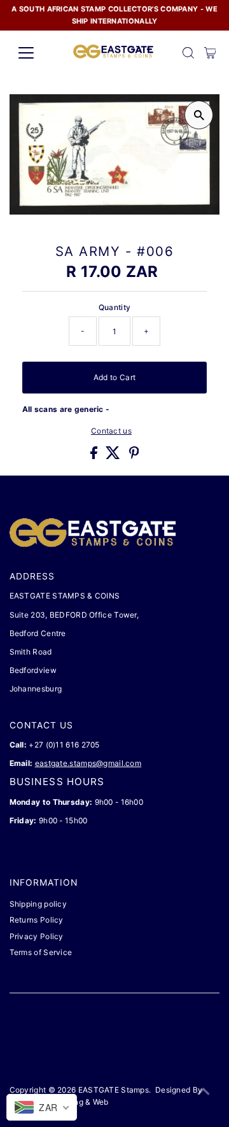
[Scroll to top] (203, 1092)
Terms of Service (41, 952)
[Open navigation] (34, 53)
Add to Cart (114, 377)
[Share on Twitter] (114, 456)
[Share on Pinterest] (134, 456)
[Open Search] (188, 53)
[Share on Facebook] (94, 456)
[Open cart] (210, 53)
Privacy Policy (37, 936)
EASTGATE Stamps (113, 1090)
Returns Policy (37, 920)
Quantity (114, 307)
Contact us (111, 431)
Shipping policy (38, 904)
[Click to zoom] (198, 115)
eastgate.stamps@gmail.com (88, 763)
